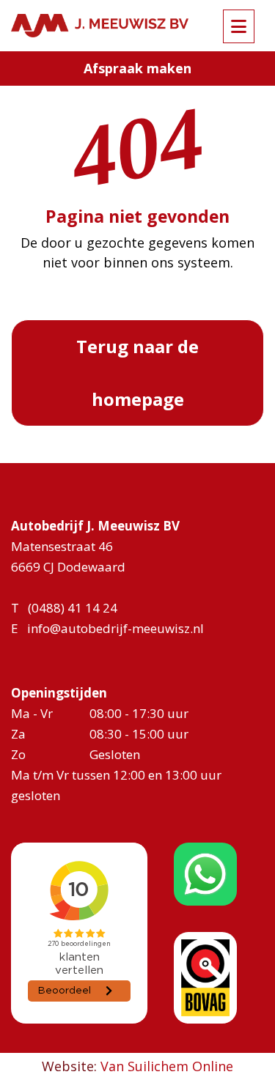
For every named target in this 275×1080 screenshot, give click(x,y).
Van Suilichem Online (166, 1066)
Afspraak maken (137, 68)
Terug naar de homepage (137, 372)
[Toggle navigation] (238, 26)
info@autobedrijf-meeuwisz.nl (115, 628)
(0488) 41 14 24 (72, 607)
